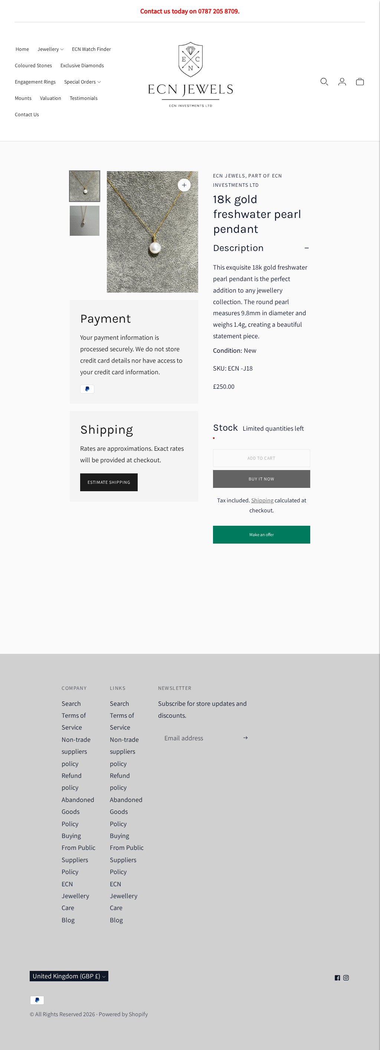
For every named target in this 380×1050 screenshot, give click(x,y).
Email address (183, 730)
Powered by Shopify (123, 1014)
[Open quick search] (324, 82)
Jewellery (48, 49)
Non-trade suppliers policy (76, 751)
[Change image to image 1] (84, 186)
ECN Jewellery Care (75, 896)
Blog (68, 920)
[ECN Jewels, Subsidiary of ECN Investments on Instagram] (346, 978)
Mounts (23, 98)
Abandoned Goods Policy (78, 811)
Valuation (50, 98)
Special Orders (80, 81)
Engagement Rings (35, 81)
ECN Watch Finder (91, 49)
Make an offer (261, 538)
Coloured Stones (33, 65)
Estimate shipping (109, 482)
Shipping (262, 500)
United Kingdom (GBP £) (66, 976)
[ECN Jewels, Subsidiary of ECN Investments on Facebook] (337, 978)
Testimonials (84, 98)
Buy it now (261, 479)
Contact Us (27, 114)
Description (238, 248)
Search (71, 703)
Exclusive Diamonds (82, 65)
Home (22, 49)
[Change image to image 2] (84, 221)
